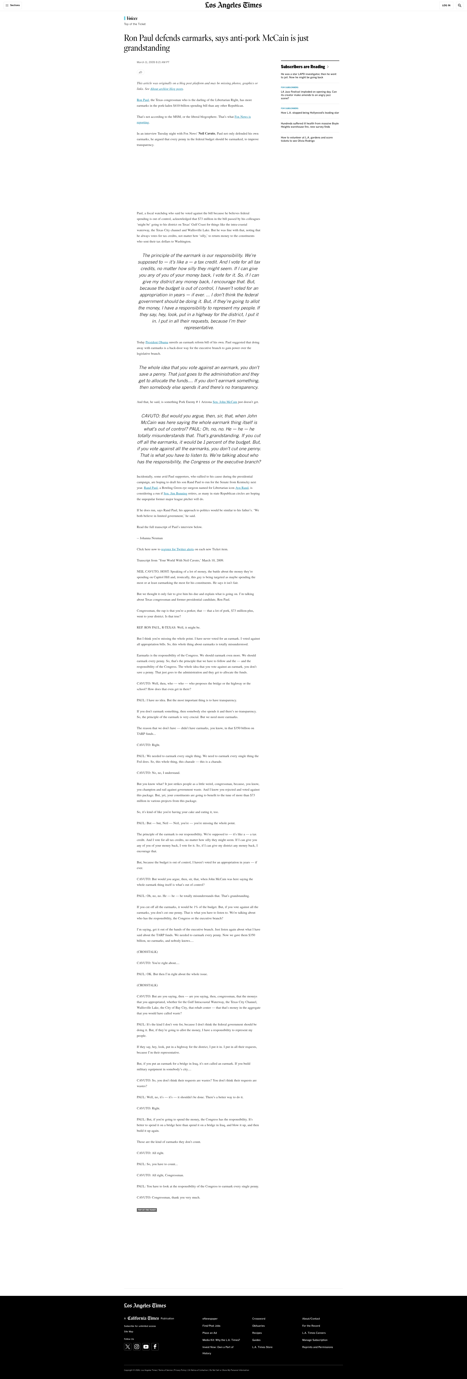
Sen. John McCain (225, 401)
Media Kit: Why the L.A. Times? (221, 1340)
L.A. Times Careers (314, 1333)
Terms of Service (165, 1370)
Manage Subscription (314, 1340)
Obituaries (258, 1326)
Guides (256, 1340)
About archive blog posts (166, 88)
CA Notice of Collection (198, 1370)
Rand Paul (151, 487)
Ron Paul (143, 100)
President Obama (157, 342)
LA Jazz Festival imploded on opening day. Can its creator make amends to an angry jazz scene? (309, 95)
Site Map (128, 1332)
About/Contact (311, 1319)
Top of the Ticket (135, 24)
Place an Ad (209, 1333)
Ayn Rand (241, 487)
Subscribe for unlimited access (140, 1326)
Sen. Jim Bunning (175, 493)
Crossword (258, 1319)
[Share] (140, 72)
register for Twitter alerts (177, 549)
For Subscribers (289, 87)
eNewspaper (210, 1319)
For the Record (311, 1326)
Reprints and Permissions (317, 1347)
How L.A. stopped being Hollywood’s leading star (310, 113)
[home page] (233, 5)
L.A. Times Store (262, 1347)
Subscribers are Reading (303, 66)
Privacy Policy (180, 1370)
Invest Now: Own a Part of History (218, 1350)
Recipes (257, 1333)
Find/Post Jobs (211, 1326)
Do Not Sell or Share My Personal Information (229, 1370)
